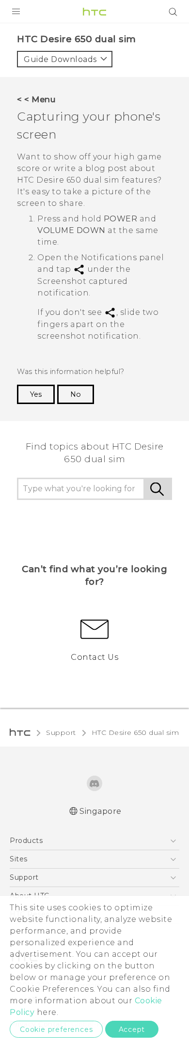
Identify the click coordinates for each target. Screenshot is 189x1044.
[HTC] (94, 11)
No (75, 394)
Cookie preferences (56, 1029)
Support (61, 732)
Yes (36, 394)
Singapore (100, 811)
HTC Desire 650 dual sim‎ (135, 732)
